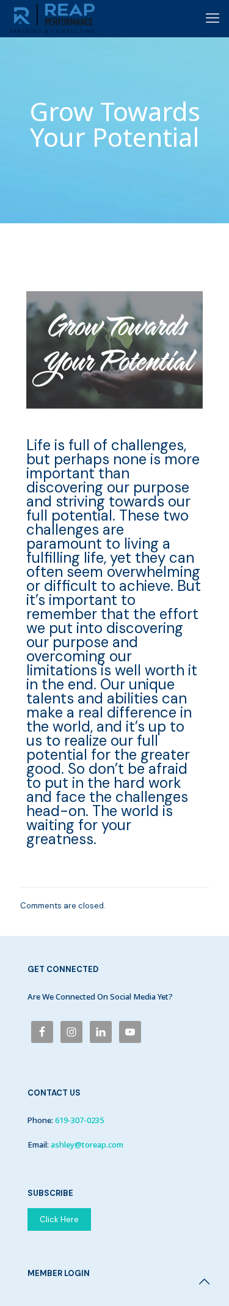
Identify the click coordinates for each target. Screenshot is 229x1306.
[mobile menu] (212, 18)
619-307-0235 (79, 1120)
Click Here (59, 1219)
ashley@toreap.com (87, 1144)
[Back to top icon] (204, 1281)
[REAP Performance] (52, 18)
